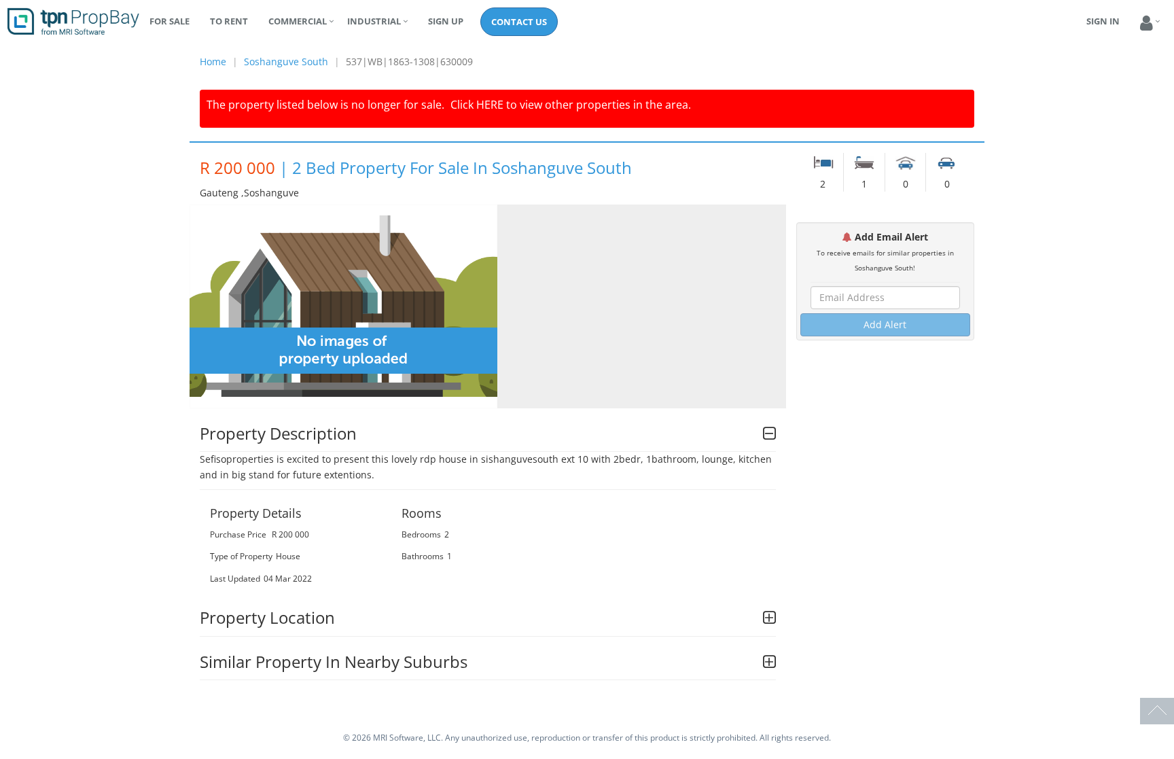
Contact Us (519, 22)
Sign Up (445, 21)
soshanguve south (286, 61)
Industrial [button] (374, 21)
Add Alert (885, 324)
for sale (169, 21)
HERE (489, 104)
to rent (229, 21)
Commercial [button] (297, 21)
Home (213, 61)
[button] (1146, 23)
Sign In (1103, 21)
